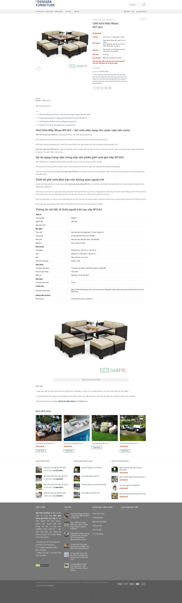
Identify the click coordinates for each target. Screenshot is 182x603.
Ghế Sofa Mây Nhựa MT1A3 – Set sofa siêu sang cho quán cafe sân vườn (64, 114)
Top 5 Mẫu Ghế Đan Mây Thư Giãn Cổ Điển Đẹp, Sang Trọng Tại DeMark (79, 526)
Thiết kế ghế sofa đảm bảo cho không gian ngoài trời (57, 121)
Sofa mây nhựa (112, 77)
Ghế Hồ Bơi (97, 530)
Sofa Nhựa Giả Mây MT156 (45, 443)
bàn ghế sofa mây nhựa (105, 75)
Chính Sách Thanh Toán (91, 582)
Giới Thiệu (49, 11)
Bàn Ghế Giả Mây (99, 521)
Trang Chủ (40, 11)
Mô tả (38, 100)
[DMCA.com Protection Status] (42, 565)
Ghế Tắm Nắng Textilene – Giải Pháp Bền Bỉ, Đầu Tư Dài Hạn (79, 516)
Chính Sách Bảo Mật (73, 582)
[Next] (145, 435)
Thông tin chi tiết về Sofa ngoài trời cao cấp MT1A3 (57, 125)
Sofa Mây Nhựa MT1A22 (100, 443)
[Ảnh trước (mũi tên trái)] (2, 599)
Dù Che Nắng (98, 534)
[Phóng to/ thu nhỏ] (8, 590)
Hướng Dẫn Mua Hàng (44, 582)
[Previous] (35, 435)
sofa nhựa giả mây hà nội (112, 81)
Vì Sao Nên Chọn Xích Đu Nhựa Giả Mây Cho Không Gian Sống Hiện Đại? (79, 556)
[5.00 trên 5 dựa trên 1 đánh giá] (110, 33)
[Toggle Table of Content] (37, 112)
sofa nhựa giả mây (98, 81)
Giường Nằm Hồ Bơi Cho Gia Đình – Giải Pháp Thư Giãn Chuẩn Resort (79, 567)
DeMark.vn (105, 582)
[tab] (38, 100)
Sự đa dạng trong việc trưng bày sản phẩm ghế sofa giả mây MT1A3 (63, 118)
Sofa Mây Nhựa (108, 20)
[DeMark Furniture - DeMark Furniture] (46, 4)
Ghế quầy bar (98, 517)
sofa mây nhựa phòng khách (108, 79)
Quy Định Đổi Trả (59, 582)
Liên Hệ (76, 11)
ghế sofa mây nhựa (119, 75)
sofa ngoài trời (122, 79)
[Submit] (144, 5)
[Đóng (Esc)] (2, 590)
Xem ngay (40, 451)
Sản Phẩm (58, 11)
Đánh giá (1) (46, 100)
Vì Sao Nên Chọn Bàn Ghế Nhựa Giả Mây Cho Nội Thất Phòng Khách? (79, 546)
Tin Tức (68, 11)
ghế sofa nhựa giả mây (100, 77)
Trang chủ (97, 20)
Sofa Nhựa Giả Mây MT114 (129, 443)
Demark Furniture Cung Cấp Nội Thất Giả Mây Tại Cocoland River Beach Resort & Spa (79, 536)
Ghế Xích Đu (97, 525)
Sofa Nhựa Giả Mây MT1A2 (73, 443)
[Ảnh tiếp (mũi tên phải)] (8, 599)
